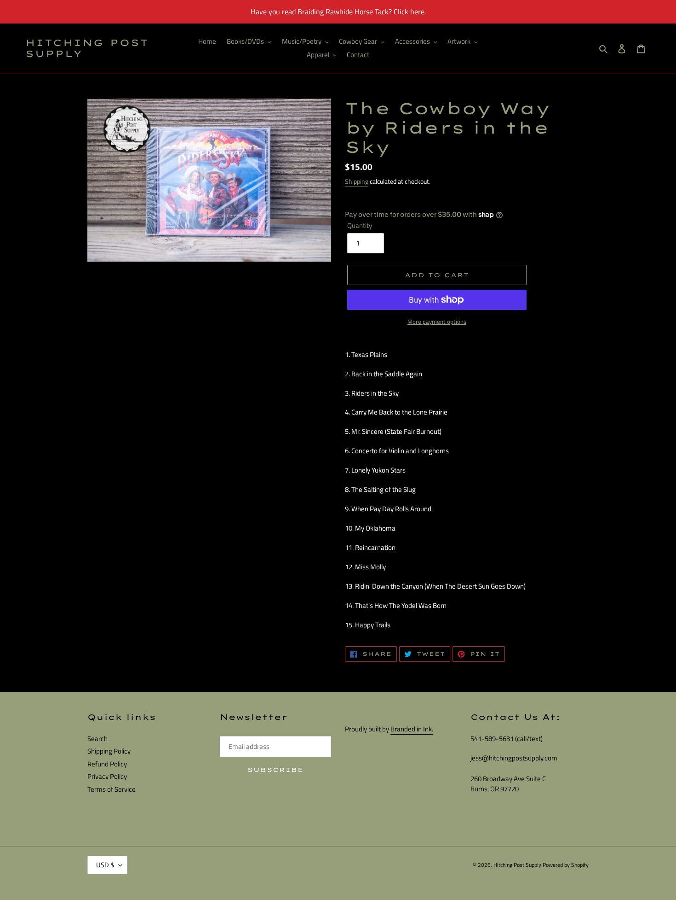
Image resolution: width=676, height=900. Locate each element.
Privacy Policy (107, 776)
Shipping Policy (109, 751)
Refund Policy (107, 764)
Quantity (359, 226)
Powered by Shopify (566, 864)
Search (97, 738)
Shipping (356, 181)
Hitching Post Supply (87, 48)
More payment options (436, 321)
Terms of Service (111, 789)
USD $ (105, 864)
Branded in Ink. (411, 729)
